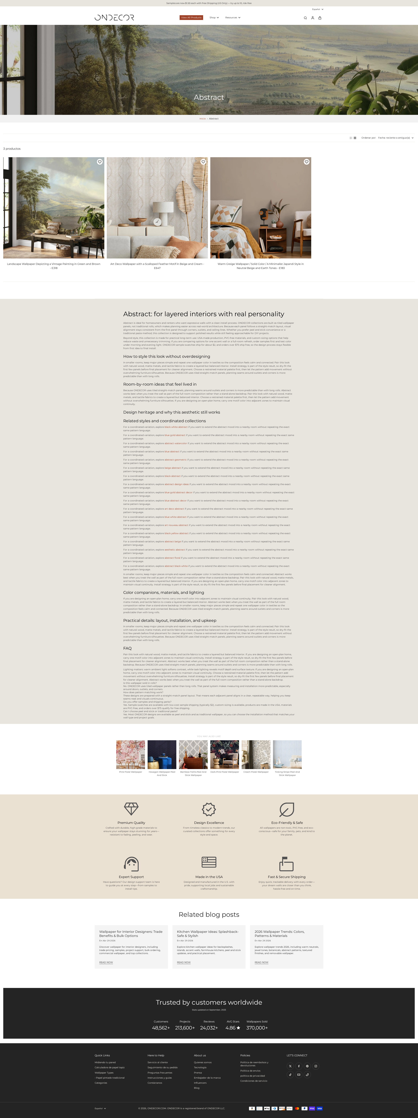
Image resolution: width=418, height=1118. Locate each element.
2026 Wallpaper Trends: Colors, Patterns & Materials (280, 934)
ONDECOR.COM (156, 1108)
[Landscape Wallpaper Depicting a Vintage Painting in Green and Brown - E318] (53, 207)
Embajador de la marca (207, 1077)
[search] (305, 17)
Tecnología (200, 1067)
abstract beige (173, 541)
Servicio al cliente (158, 1062)
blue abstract (172, 451)
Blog (197, 1087)
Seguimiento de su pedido (163, 1067)
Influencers (200, 1082)
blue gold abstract (175, 435)
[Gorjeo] (290, 1066)
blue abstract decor (176, 500)
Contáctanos (155, 1082)
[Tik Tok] (290, 1074)
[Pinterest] (307, 1066)
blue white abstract (175, 516)
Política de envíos (250, 1070)
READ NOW (106, 962)
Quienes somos (203, 1062)
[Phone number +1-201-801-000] (307, 1074)
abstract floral (172, 557)
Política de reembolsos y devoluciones (254, 1064)
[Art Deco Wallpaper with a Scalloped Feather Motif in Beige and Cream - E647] (157, 207)
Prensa (198, 1072)
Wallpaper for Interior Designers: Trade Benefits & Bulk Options (130, 934)
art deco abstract (174, 508)
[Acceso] (312, 17)
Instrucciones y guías (160, 1077)
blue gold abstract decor (179, 492)
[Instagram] (315, 1066)
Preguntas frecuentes (160, 1072)
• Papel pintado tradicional (110, 1077)
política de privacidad (252, 1075)
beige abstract (173, 467)
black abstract (173, 476)
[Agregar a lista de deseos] (100, 162)
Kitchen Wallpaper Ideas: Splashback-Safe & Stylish (208, 934)
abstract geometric (176, 459)
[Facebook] (298, 1066)
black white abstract (176, 427)
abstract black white (176, 566)
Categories (101, 1082)
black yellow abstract (177, 533)
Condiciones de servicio (253, 1080)
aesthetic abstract (175, 549)
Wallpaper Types (104, 1072)
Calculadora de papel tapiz (110, 1067)
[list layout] (351, 138)
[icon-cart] (319, 17)
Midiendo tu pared (105, 1062)
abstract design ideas (177, 484)
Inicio (203, 118)
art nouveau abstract (176, 525)
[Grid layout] (355, 138)
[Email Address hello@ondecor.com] (298, 1074)
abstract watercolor (176, 443)
